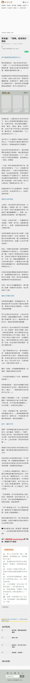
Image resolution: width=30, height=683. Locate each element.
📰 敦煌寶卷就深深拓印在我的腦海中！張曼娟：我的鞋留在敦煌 (15, 564)
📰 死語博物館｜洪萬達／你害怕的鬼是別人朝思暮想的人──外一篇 (15, 591)
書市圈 (14, 5)
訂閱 (22, 676)
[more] (25, 93)
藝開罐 (19, 5)
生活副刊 (10, 8)
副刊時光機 (23, 8)
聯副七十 (16, 8)
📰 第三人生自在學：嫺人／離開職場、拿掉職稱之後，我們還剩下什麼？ (15, 556)
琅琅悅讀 (4, 32)
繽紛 (12, 32)
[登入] (25, 2)
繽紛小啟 (15, 638)
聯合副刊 (4, 8)
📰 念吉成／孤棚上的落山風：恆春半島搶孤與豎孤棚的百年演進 (15, 571)
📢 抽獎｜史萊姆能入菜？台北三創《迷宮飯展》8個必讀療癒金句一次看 (15, 599)
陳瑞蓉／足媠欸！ (18, 652)
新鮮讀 (3, 5)
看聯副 (9, 5)
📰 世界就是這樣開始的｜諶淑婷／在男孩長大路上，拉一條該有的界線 (15, 579)
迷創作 (25, 5)
